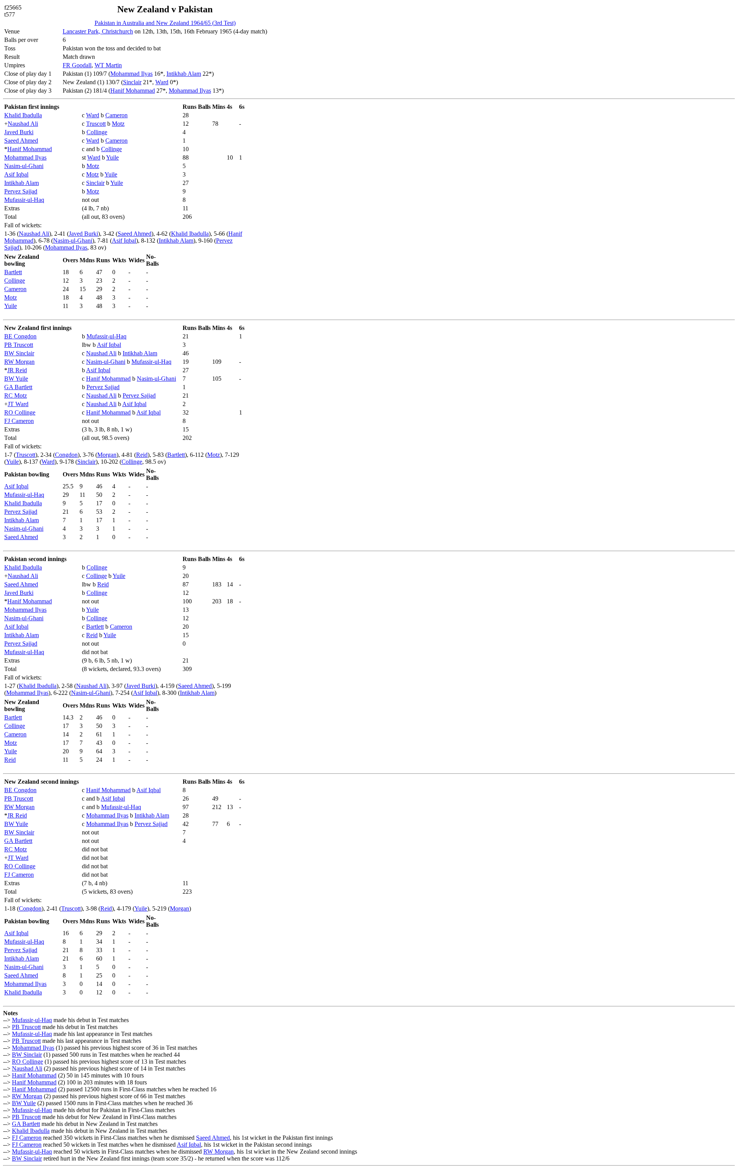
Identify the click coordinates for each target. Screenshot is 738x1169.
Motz (118, 123)
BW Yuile (16, 378)
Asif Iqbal (16, 174)
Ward (161, 82)
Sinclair (132, 82)
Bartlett (13, 272)
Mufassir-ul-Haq (24, 199)
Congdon (66, 454)
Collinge (96, 132)
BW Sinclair (19, 353)
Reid (142, 454)
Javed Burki (18, 132)
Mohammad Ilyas (131, 73)
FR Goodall (77, 65)
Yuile (112, 157)
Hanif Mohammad (132, 90)
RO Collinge (19, 412)
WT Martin (108, 65)
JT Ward (18, 404)
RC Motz (15, 395)
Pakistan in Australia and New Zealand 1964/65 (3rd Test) (165, 23)
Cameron (116, 115)
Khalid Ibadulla (23, 115)
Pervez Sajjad (20, 191)
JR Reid (17, 370)
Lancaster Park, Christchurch (98, 31)
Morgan (106, 454)
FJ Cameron (19, 421)
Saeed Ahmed (21, 140)
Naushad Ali (23, 123)
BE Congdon (20, 336)
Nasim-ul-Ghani (23, 166)
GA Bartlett (18, 387)
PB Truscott (18, 344)
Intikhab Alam (183, 73)
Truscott (96, 123)
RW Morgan (19, 361)
